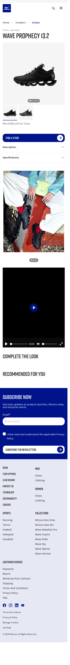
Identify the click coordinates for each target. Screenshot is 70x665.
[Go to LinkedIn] (16, 605)
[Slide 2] (33, 260)
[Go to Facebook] (4, 605)
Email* (6, 414)
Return (7, 573)
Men (37, 468)
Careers (7, 504)
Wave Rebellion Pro (46, 529)
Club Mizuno (9, 480)
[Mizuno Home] (7, 8)
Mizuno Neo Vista (45, 520)
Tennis (6, 524)
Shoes (38, 475)
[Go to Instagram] (10, 605)
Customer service (13, 562)
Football (7, 529)
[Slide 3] (35, 260)
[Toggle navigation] (61, 8)
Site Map (7, 628)
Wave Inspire (42, 534)
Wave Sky (40, 544)
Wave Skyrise (42, 548)
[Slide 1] (31, 260)
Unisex (36, 22)
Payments (8, 569)
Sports (7, 513)
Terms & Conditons (12, 612)
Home (6, 22)
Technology (8, 492)
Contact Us (8, 486)
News (5, 467)
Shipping (8, 583)
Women (39, 489)
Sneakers (20, 22)
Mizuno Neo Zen (44, 524)
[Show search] (53, 8)
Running (7, 520)
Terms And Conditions (15, 588)
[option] (10, 113)
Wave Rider (41, 539)
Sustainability (10, 498)
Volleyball (8, 534)
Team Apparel (9, 474)
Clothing (40, 480)
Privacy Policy (10, 593)
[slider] (19, 344)
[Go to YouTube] (22, 605)
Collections (41, 513)
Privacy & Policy (10, 617)
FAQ (5, 597)
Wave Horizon (43, 553)
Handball (8, 539)
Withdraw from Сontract (16, 578)
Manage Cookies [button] (11, 622)
